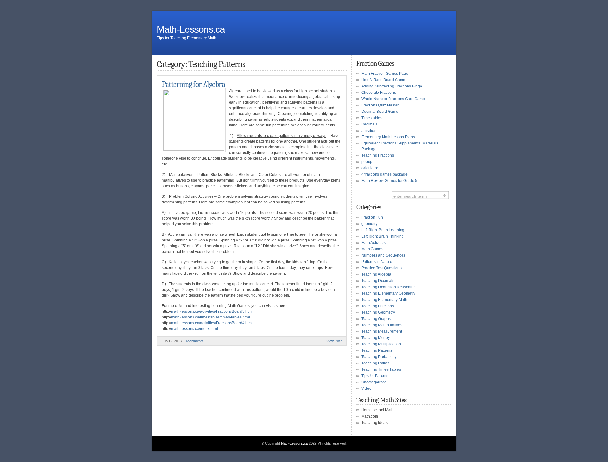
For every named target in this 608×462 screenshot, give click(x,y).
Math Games (372, 249)
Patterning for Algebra (193, 84)
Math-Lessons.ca (191, 29)
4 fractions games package (384, 174)
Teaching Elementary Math (384, 300)
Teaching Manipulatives (381, 325)
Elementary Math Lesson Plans (388, 137)
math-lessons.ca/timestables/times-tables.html (210, 317)
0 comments (194, 341)
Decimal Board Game (379, 111)
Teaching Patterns (376, 350)
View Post (334, 341)
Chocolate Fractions (378, 92)
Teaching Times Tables (381, 369)
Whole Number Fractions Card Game (393, 99)
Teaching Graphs (376, 319)
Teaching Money (375, 338)
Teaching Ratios (375, 363)
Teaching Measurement (381, 331)
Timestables (371, 118)
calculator (369, 168)
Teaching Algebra (376, 274)
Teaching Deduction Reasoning (388, 287)
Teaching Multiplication (381, 344)
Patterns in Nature (376, 262)
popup (366, 161)
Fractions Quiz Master (380, 105)
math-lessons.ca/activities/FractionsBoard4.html (212, 323)
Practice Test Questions (381, 268)
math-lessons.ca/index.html (194, 328)
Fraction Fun (372, 217)
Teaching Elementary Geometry (388, 293)
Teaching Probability (378, 357)
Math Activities (373, 243)
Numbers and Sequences (383, 255)
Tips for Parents (374, 376)
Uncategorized (374, 382)
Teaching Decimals (377, 281)
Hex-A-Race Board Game (383, 80)
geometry (369, 223)
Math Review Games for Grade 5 (389, 180)
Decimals (369, 124)
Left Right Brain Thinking (382, 236)
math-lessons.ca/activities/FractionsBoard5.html (212, 311)
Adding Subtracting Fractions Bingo (391, 86)
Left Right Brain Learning (382, 230)
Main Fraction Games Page (384, 73)
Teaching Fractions (377, 155)
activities (368, 130)
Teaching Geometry (378, 312)
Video (366, 388)
